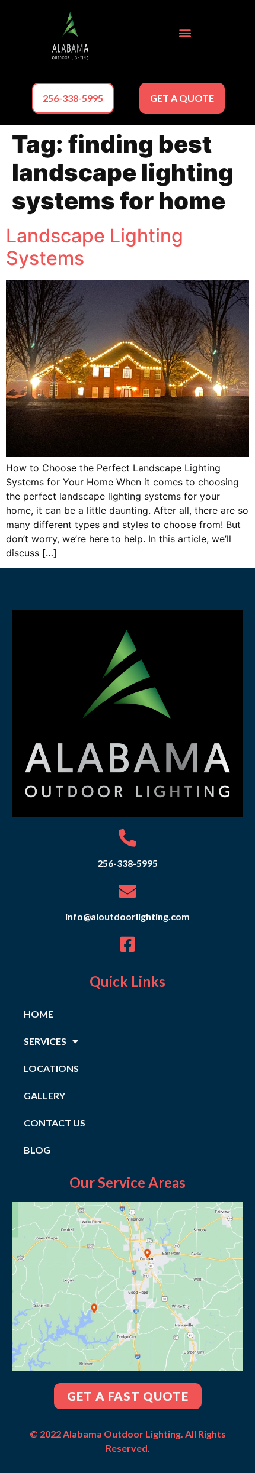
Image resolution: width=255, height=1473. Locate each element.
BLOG (37, 1149)
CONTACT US (54, 1122)
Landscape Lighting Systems (94, 247)
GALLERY (44, 1095)
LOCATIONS (51, 1068)
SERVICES (45, 1041)
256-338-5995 (127, 863)
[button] (185, 33)
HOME (38, 1013)
